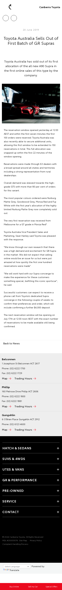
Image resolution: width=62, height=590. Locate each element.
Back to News (11, 343)
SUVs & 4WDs (13, 458)
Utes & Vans (13, 469)
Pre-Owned (13, 490)
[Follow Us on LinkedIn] (15, 527)
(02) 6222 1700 (17, 368)
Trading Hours (23, 378)
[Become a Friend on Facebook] (4, 527)
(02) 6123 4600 (17, 424)
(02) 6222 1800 (17, 396)
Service (9, 501)
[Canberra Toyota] (7, 7)
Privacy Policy (36, 540)
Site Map (23, 540)
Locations (14, 17)
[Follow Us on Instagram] (9, 527)
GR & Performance (19, 480)
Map (4, 378)
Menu (57, 17)
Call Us (6, 17)
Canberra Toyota (49, 6)
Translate (14, 570)
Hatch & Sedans (16, 448)
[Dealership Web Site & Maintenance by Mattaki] (8, 550)
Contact (10, 511)
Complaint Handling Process (15, 544)
